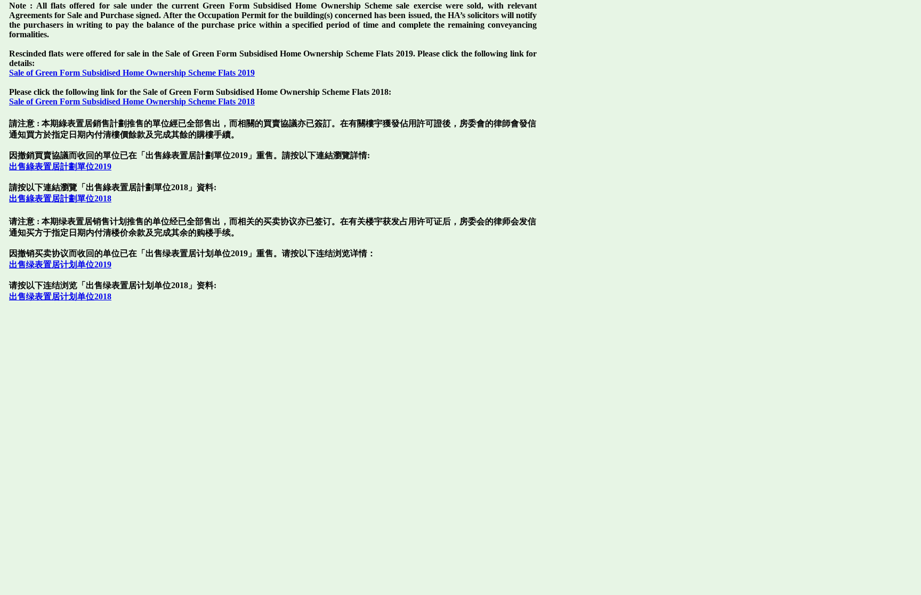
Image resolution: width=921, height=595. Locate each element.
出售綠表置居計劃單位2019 (60, 166)
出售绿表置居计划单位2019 (60, 264)
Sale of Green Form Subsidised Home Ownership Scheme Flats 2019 (132, 72)
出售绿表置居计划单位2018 (60, 296)
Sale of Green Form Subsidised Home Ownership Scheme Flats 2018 (132, 101)
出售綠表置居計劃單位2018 (60, 198)
